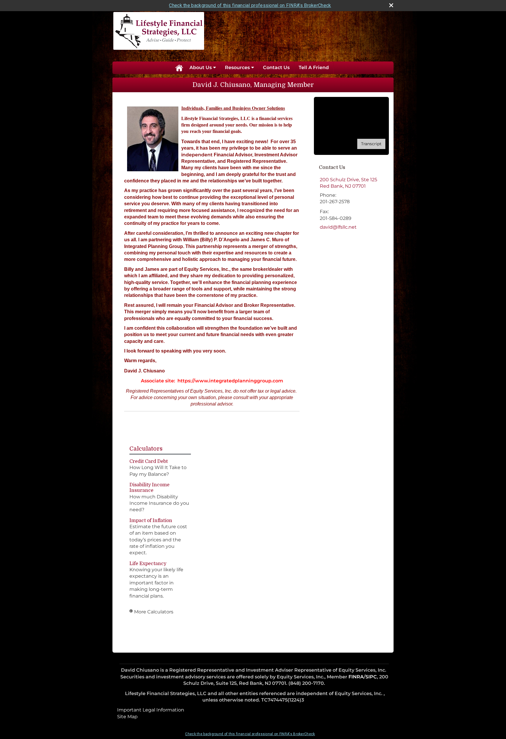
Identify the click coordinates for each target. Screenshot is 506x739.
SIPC (371, 677)
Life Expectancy (147, 563)
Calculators (146, 448)
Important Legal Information (150, 710)
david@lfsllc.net (338, 227)
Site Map (127, 716)
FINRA (356, 677)
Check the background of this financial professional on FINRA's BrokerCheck (250, 5)
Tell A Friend (314, 67)
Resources (237, 67)
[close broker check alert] (391, 5)
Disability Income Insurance (149, 487)
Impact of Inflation (150, 520)
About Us (200, 67)
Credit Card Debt (148, 461)
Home (179, 67)
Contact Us (276, 67)
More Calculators (153, 612)
